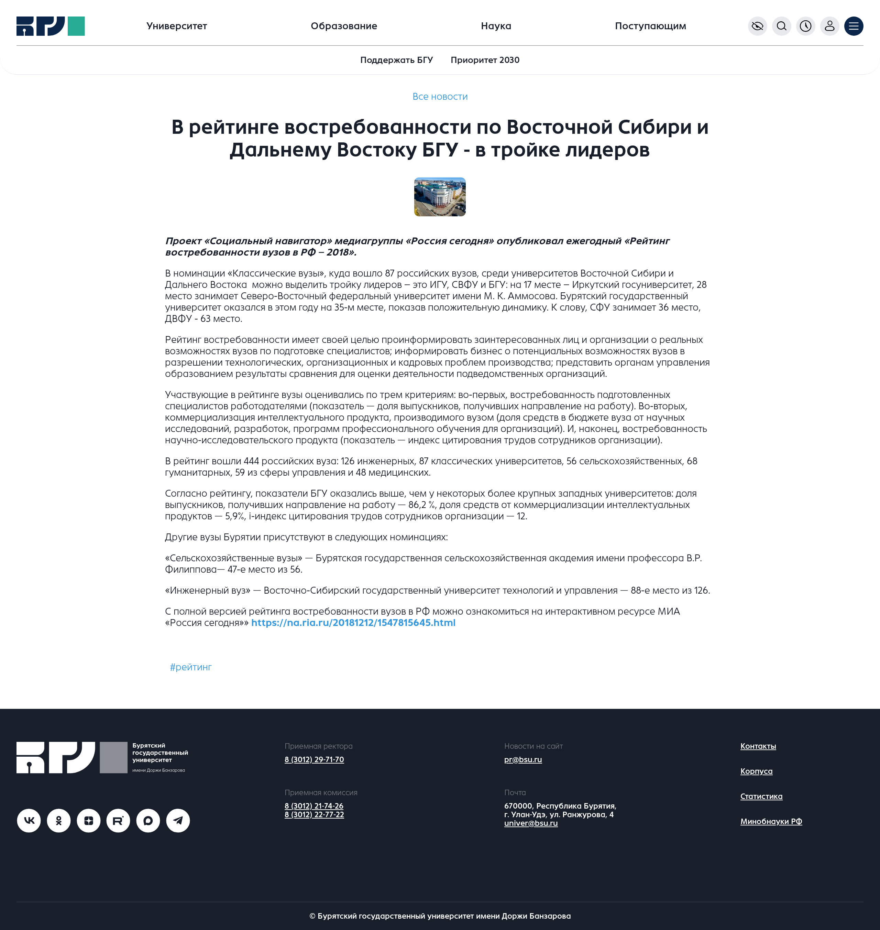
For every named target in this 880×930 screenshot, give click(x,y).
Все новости (440, 96)
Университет (176, 26)
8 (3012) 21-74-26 (314, 806)
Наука (496, 26)
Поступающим (650, 26)
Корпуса (756, 771)
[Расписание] (805, 26)
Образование (344, 26)
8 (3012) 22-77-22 (314, 815)
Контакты (758, 746)
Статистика (761, 796)
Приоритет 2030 (485, 60)
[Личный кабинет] (829, 26)
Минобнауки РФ (771, 821)
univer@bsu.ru (531, 823)
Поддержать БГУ (396, 60)
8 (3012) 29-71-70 (314, 760)
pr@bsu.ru (523, 760)
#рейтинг (191, 667)
